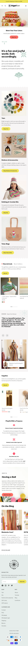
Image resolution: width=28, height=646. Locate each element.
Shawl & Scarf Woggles (7, 408)
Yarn (3, 592)
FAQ (3, 612)
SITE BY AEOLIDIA (14, 633)
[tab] (7, 264)
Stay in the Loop (6, 550)
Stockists (4, 626)
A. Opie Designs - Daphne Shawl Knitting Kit (9, 297)
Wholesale (4, 615)
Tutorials (17, 595)
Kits (2, 595)
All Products (5, 603)
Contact (4, 610)
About (16, 592)
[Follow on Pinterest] (9, 585)
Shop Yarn (14, 37)
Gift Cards (4, 600)
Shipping (4, 620)
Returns (3, 623)
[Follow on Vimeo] (12, 585)
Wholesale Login (6, 618)
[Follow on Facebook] (2, 585)
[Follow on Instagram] (6, 585)
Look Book (17, 600)
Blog (16, 597)
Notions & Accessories (7, 597)
